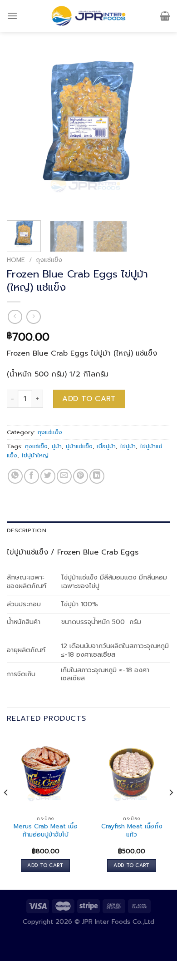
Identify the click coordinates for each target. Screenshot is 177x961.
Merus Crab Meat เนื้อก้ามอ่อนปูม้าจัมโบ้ (46, 830)
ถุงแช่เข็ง (36, 446)
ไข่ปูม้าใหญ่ (35, 455)
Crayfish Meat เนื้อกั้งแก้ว (131, 830)
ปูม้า (57, 446)
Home (16, 260)
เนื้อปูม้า (106, 446)
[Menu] (12, 16)
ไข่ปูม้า (128, 446)
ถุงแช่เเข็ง (49, 260)
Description (26, 530)
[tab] (88, 530)
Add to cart (89, 398)
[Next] (156, 131)
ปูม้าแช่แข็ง (79, 446)
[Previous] (21, 131)
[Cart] (165, 16)
